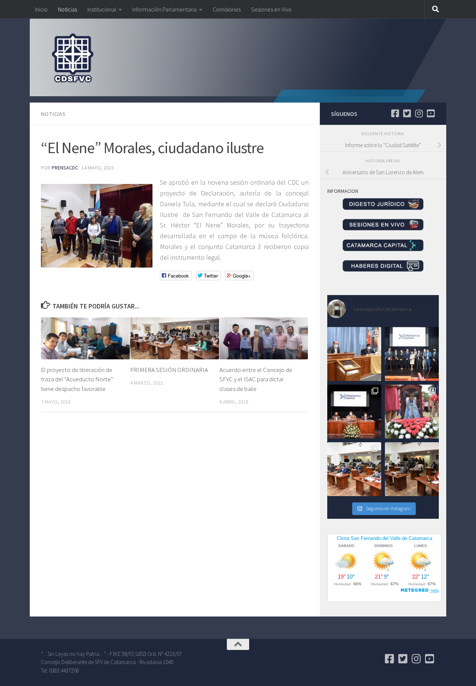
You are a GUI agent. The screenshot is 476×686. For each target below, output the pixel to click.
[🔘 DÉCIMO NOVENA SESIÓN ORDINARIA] (354, 469)
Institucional (101, 9)
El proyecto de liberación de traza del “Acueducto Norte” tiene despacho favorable (77, 379)
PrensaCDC (65, 167)
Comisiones (227, 9)
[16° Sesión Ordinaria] (412, 469)
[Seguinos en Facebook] (394, 113)
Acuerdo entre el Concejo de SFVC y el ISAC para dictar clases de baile (255, 379)
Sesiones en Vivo (271, 9)
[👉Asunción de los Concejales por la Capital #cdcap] (412, 354)
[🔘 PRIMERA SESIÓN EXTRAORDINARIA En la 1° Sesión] (354, 354)
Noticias (67, 9)
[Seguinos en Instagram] (418, 113)
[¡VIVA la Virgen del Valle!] (412, 412)
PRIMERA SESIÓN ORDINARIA (169, 370)
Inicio (41, 9)
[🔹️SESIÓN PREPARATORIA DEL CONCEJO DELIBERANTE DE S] (354, 412)
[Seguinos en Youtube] (430, 113)
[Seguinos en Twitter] (406, 113)
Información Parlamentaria (164, 9)
